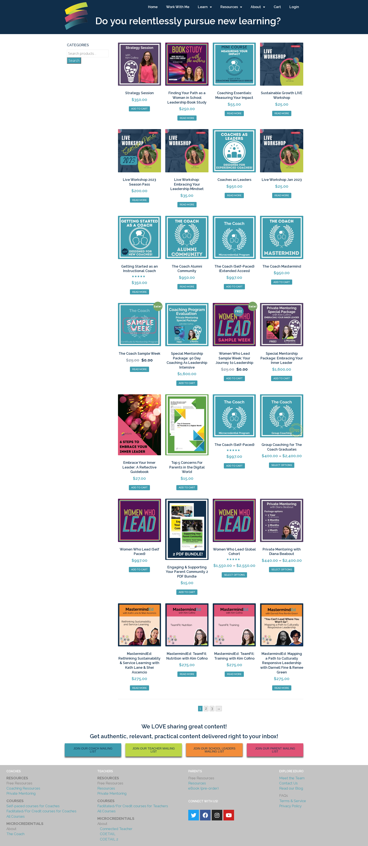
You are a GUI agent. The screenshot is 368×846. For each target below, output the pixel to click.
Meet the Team (292, 778)
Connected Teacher (115, 829)
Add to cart (139, 108)
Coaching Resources (23, 788)
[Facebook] (205, 815)
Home (153, 7)
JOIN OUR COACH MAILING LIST (92, 750)
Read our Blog (291, 788)
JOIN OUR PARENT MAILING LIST (275, 750)
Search (74, 60)
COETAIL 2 (107, 839)
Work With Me (177, 7)
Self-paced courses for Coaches (33, 806)
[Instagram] (217, 815)
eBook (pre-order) (203, 788)
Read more (187, 118)
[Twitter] (193, 815)
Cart (277, 7)
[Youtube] (228, 815)
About (256, 7)
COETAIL (106, 834)
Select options (281, 465)
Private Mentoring (21, 793)
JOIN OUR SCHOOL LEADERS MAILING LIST (214, 750)
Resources (229, 7)
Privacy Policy (290, 806)
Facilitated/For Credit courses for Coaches (41, 811)
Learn (203, 7)
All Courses (15, 816)
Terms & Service (292, 801)
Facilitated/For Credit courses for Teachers (132, 806)
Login (294, 7)
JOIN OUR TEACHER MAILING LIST (153, 750)
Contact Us (288, 783)
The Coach (15, 834)
